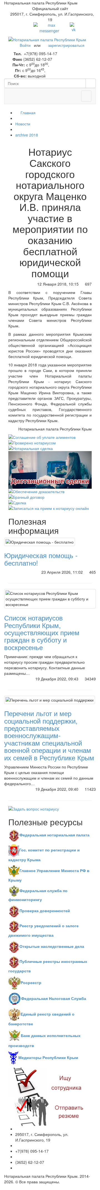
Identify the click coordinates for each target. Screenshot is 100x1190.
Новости (22, 123)
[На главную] (47, 39)
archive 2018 (26, 135)
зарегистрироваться (66, 45)
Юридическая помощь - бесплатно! (41, 558)
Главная (27, 112)
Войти (25, 45)
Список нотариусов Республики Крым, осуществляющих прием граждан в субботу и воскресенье (41, 632)
